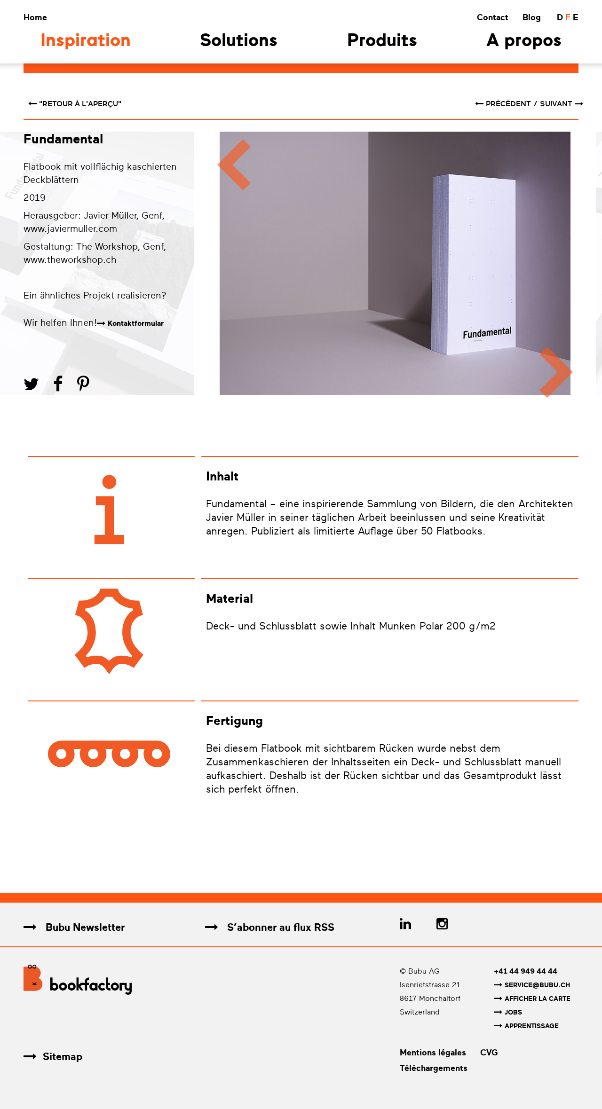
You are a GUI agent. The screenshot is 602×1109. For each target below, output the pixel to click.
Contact (492, 17)
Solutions (238, 41)
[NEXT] (560, 269)
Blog (532, 17)
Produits (382, 41)
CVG (489, 1052)
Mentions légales (433, 1052)
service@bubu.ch (537, 985)
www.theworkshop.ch (70, 259)
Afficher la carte (537, 998)
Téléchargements (433, 1068)
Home (35, 17)
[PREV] (229, 269)
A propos (524, 41)
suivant (556, 104)
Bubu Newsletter (84, 927)
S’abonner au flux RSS (279, 927)
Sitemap (62, 1056)
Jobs (513, 1012)
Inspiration (85, 41)
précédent (509, 104)
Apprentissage (532, 1026)
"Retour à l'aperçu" (80, 104)
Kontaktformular (136, 323)
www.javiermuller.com (70, 228)
